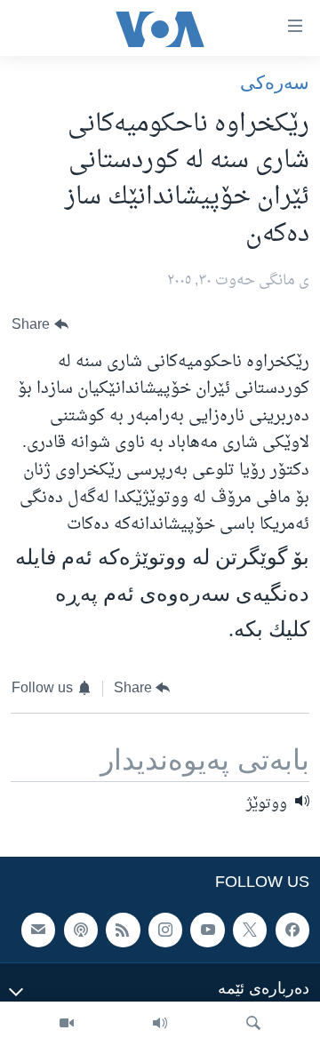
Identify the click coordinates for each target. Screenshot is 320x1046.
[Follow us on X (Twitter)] (250, 929)
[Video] (66, 1024)
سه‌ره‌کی (274, 82)
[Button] (40, 325)
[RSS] (123, 929)
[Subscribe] (38, 929)
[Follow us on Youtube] (207, 929)
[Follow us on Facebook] (292, 929)
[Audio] (160, 1024)
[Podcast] (81, 929)
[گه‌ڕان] (253, 1024)
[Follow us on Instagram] (165, 929)
